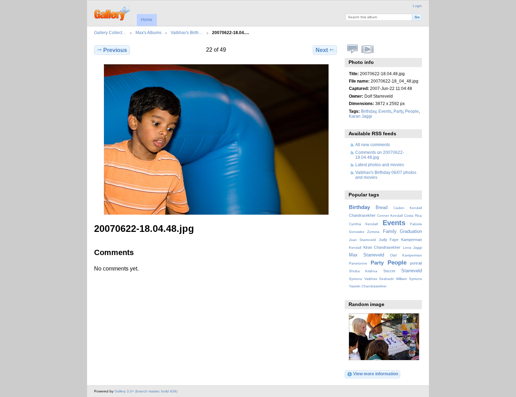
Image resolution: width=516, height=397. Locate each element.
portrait (416, 263)
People (412, 111)
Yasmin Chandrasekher (367, 286)
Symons (355, 279)
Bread (382, 207)
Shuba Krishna (363, 271)
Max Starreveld (366, 255)
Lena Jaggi (412, 247)
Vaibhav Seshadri (379, 279)
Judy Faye (388, 239)
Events (384, 111)
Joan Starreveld (362, 240)
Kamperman (411, 239)
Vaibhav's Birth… (187, 32)
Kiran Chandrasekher (382, 247)
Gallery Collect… (110, 32)
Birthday (368, 111)
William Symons (409, 279)
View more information (375, 373)
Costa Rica (413, 215)
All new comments (372, 144)
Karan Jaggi (360, 116)
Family (390, 231)
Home (146, 19)
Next (322, 50)
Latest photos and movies (379, 164)
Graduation (411, 231)
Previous (115, 50)
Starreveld (411, 270)
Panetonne (358, 263)
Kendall (355, 247)
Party (398, 111)
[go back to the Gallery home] (113, 12)
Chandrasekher (362, 215)
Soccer (389, 271)
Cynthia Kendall (363, 224)
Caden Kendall (407, 208)
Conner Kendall (390, 215)
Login (417, 6)
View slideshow (367, 49)
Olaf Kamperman (406, 255)
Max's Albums (148, 32)
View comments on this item (352, 49)
